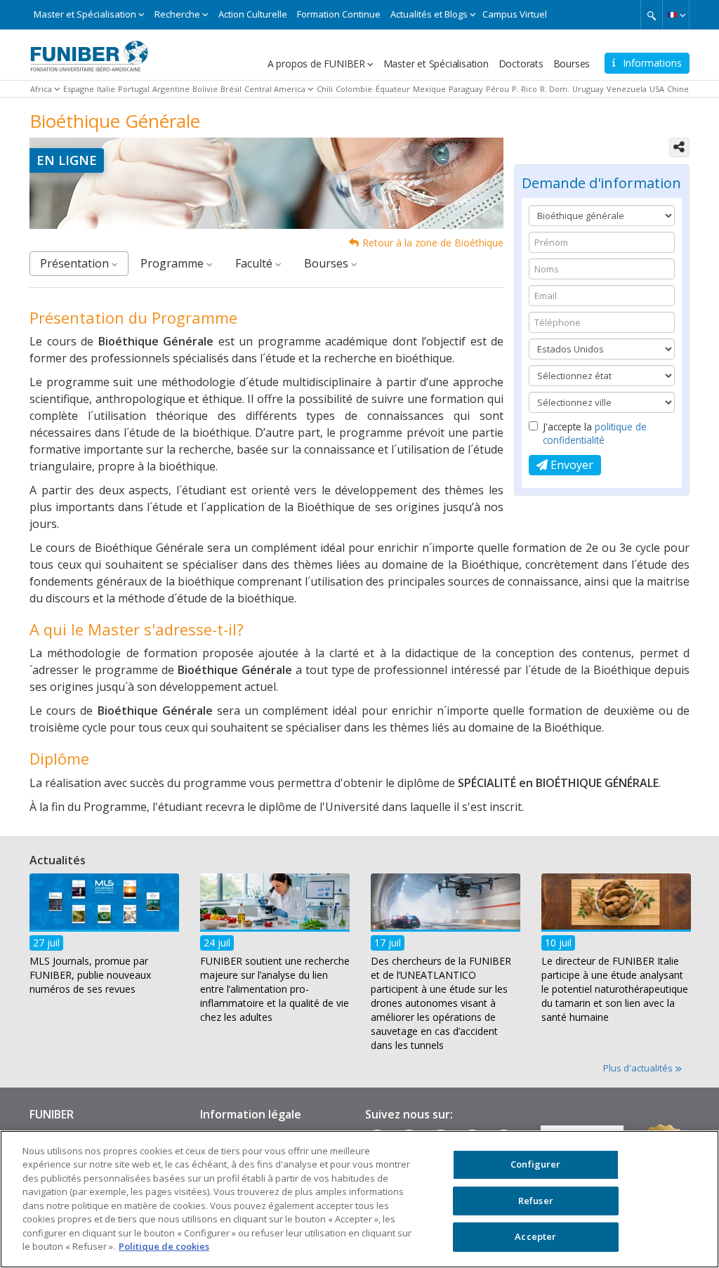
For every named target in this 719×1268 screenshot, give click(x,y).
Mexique (429, 89)
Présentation (76, 263)
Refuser (535, 1200)
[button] (676, 15)
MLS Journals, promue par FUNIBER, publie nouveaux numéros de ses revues (90, 975)
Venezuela (627, 89)
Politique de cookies (164, 1246)
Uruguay (588, 89)
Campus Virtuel (514, 14)
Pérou (497, 89)
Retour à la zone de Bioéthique (432, 242)
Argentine (171, 89)
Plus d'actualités (639, 1068)
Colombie (354, 89)
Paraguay (466, 89)
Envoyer (570, 465)
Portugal (134, 89)
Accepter (535, 1236)
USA (656, 89)
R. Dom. (554, 89)
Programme (173, 263)
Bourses (572, 63)
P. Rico (524, 89)
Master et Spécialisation (85, 14)
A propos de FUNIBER (316, 63)
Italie (106, 89)
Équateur (393, 89)
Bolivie (205, 89)
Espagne (78, 89)
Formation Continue (339, 14)
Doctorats (521, 63)
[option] (104, 938)
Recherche (177, 14)
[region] (359, 1199)
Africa (41, 89)
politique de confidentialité (595, 433)
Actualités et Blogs (429, 14)
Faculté (255, 263)
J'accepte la (595, 433)
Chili (325, 89)
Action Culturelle (252, 14)
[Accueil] (89, 51)
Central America (274, 89)
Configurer (535, 1164)
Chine (678, 89)
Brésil (231, 89)
